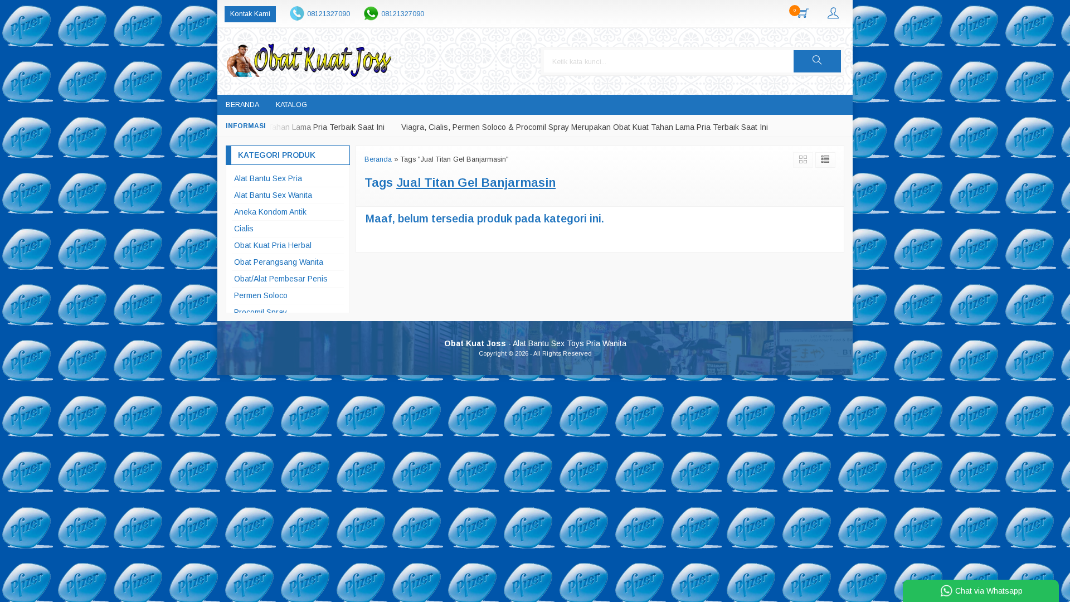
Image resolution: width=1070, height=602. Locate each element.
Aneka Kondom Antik (270, 211)
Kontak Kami (250, 14)
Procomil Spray (260, 312)
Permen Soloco (261, 295)
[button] (817, 61)
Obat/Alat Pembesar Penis (281, 278)
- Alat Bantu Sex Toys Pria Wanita (535, 343)
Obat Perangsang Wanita (278, 262)
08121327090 (328, 14)
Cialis (244, 228)
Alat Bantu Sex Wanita (273, 195)
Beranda (242, 105)
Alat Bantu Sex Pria (268, 178)
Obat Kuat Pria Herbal (273, 245)
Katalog (291, 105)
